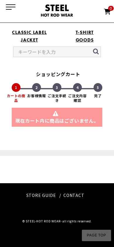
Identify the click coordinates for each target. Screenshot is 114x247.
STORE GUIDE (41, 195)
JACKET (29, 40)
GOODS (85, 40)
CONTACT (73, 195)
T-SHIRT (85, 32)
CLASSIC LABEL (29, 32)
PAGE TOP (96, 235)
